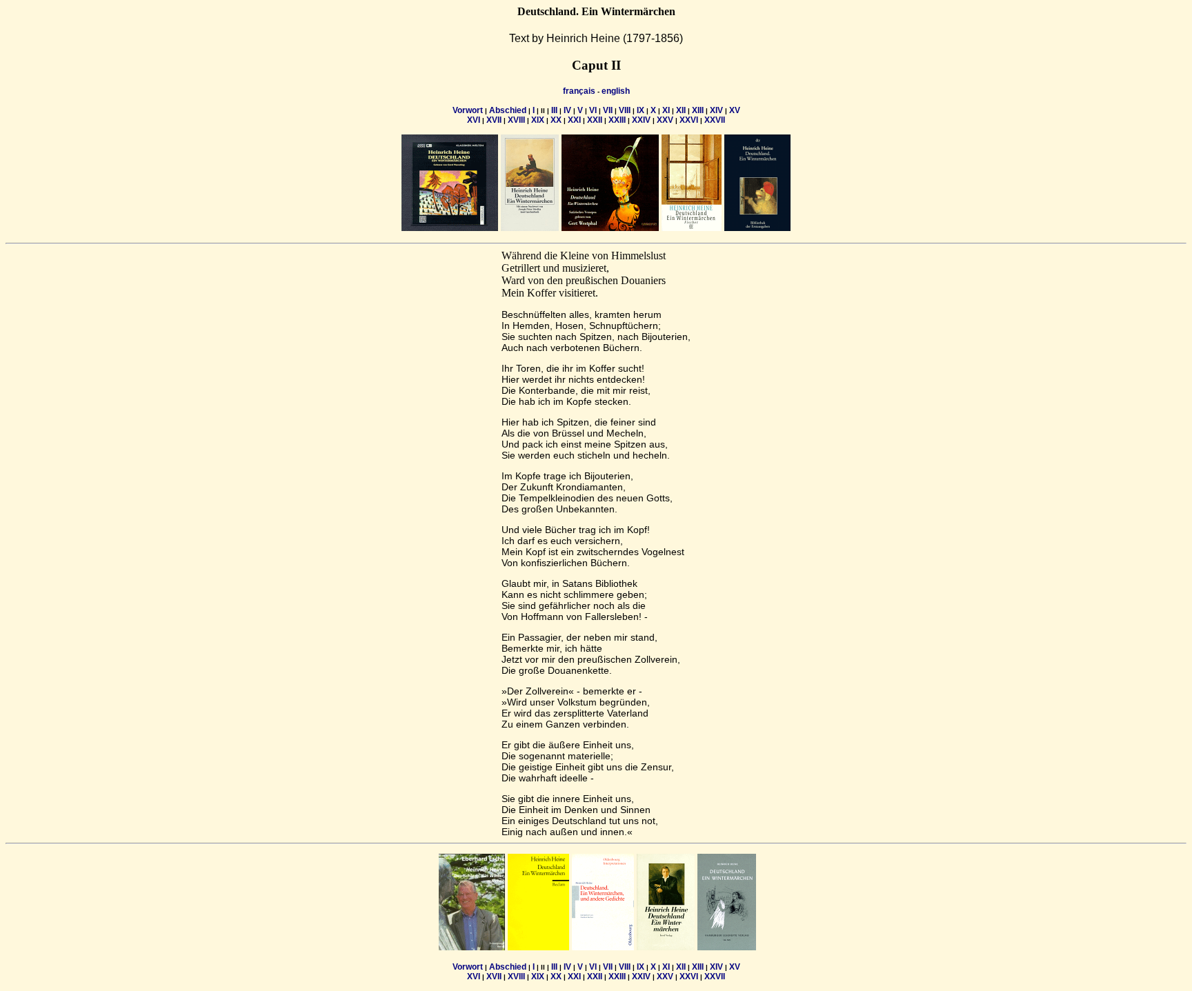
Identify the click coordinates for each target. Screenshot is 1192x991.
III (554, 110)
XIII (698, 110)
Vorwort (468, 110)
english (616, 91)
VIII (624, 110)
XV (734, 110)
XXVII (714, 120)
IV (567, 110)
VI (593, 110)
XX (556, 120)
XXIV (641, 120)
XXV (665, 120)
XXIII (617, 120)
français (579, 91)
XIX (537, 120)
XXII (594, 120)
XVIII (516, 120)
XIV (716, 110)
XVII (493, 120)
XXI (574, 120)
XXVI (688, 120)
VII (608, 110)
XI (666, 110)
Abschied (507, 110)
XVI (473, 120)
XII (681, 110)
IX (640, 110)
